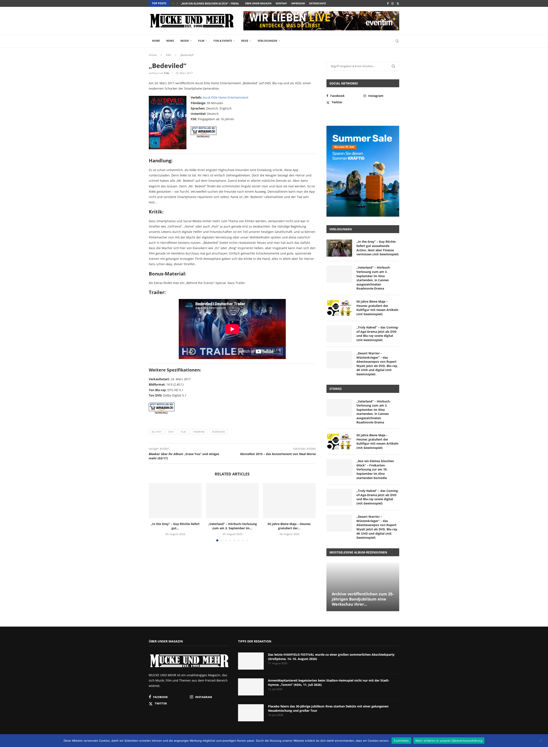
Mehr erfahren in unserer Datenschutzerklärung (448, 740)
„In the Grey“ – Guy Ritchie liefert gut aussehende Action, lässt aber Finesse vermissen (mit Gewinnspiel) (377, 248)
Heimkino (199, 431)
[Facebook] (388, 3)
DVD (170, 431)
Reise (244, 41)
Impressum (298, 3)
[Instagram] (392, 3)
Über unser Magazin (258, 3)
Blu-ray (156, 431)
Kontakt (281, 3)
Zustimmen (401, 740)
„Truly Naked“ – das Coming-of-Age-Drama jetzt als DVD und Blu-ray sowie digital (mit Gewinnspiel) (377, 333)
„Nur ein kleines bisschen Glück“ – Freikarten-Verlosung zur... (226, 3)
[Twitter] (397, 3)
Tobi (166, 73)
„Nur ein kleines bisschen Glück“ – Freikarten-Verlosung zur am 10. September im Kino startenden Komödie (375, 469)
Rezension (218, 431)
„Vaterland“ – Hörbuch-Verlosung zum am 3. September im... (232, 526)
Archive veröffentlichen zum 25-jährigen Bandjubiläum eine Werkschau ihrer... (363, 599)
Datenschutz (317, 3)
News (170, 41)
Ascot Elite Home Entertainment (225, 97)
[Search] (397, 41)
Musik (184, 41)
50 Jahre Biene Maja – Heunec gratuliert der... (289, 526)
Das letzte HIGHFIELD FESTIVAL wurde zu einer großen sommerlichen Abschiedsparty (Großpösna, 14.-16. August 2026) (331, 656)
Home (156, 41)
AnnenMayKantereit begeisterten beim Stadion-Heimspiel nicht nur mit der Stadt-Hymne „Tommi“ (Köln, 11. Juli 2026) (328, 682)
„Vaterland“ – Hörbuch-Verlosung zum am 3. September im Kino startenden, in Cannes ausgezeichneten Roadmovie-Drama (373, 277)
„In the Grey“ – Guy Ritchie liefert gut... (175, 526)
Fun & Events (222, 41)
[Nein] (540, 741)
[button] (173, 3)
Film (201, 41)
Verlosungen (267, 41)
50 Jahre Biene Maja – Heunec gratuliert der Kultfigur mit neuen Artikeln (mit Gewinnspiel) (377, 307)
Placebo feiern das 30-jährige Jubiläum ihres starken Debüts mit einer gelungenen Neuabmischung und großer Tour (328, 708)
